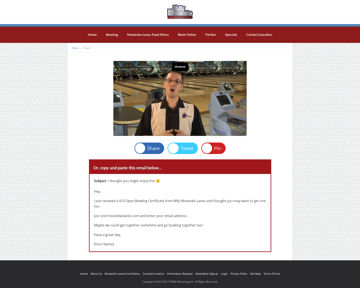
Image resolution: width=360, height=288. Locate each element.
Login (224, 274)
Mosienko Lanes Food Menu (148, 34)
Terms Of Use (272, 274)
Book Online (187, 34)
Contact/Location (259, 34)
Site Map (255, 274)
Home (92, 34)
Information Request (180, 274)
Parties (210, 34)
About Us (96, 274)
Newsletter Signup (206, 274)
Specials (231, 34)
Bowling (112, 34)
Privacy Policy (238, 274)
